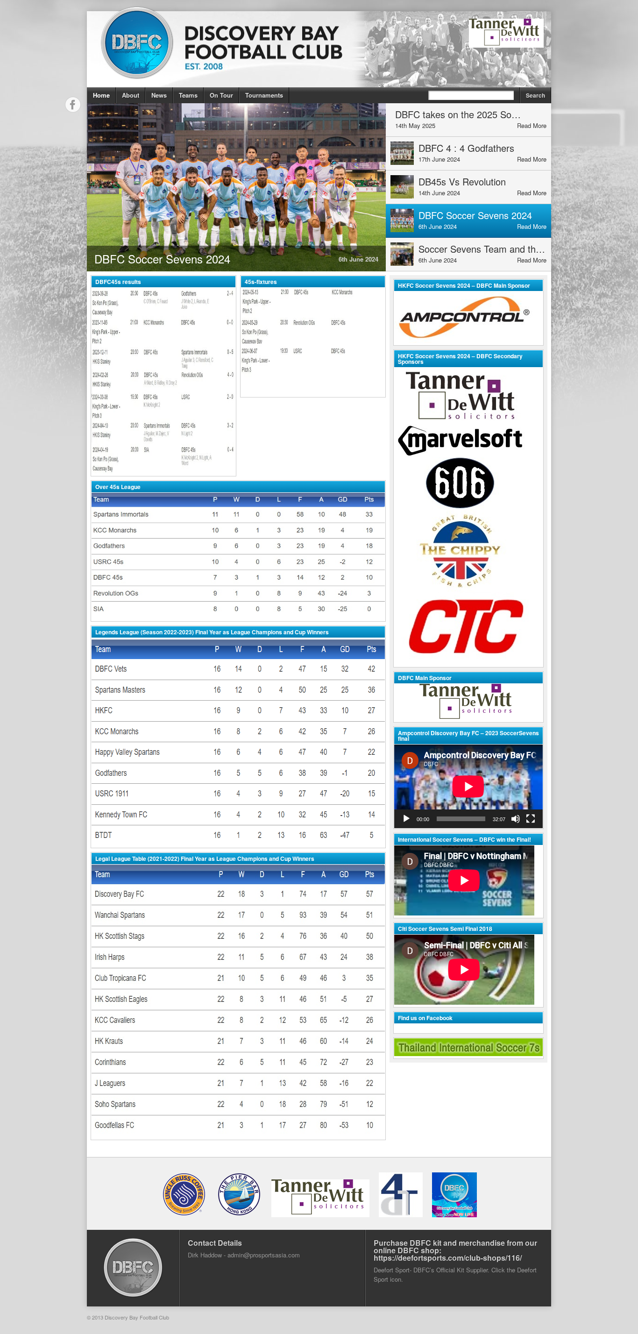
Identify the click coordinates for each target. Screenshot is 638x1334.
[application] (468, 786)
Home (101, 95)
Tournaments (264, 95)
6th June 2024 (358, 259)
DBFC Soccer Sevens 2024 (162, 258)
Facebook (72, 104)
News (159, 95)
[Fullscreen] (530, 818)
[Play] (406, 818)
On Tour (221, 95)
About (130, 95)
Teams (188, 95)
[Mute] (515, 818)
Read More (531, 125)
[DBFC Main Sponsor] (468, 703)
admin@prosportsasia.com (263, 1254)
